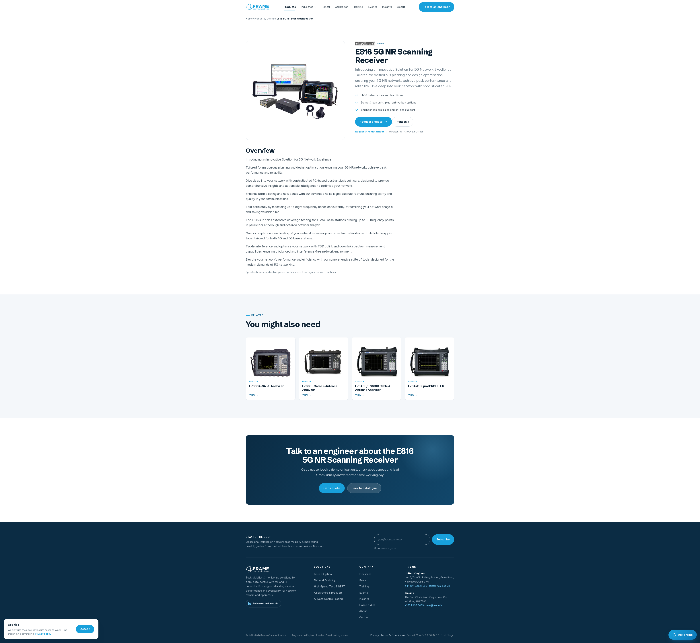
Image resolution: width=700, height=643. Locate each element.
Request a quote (371, 121)
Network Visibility (324, 580)
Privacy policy (43, 633)
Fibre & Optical (323, 574)
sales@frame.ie (433, 605)
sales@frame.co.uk (439, 585)
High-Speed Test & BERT (329, 586)
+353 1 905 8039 (414, 605)
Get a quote (331, 488)
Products (289, 7)
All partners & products (328, 592)
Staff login (447, 635)
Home (249, 18)
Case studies (367, 605)
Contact (364, 617)
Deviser (271, 18)
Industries (307, 7)
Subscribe (443, 539)
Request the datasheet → (371, 131)
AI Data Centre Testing (328, 599)
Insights (387, 7)
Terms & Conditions (393, 635)
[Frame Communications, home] (258, 6)
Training (358, 7)
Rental (326, 7)
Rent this (402, 121)
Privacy (374, 635)
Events (372, 7)
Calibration (341, 7)
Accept (85, 629)
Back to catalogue (364, 488)
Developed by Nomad (337, 635)
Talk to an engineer (436, 7)
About (401, 7)
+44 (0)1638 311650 (416, 585)
